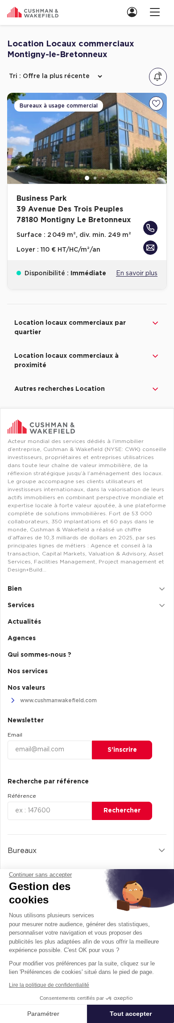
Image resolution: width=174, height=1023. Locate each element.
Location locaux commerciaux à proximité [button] (66, 361)
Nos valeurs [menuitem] (26, 688)
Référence (22, 796)
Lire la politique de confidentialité (49, 985)
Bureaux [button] (22, 850)
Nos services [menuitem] (28, 671)
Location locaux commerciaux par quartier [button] (70, 327)
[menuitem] (135, 11)
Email (15, 734)
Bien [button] (15, 589)
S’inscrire (122, 750)
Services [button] (21, 605)
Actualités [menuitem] (24, 622)
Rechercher (122, 811)
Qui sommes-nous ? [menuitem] (39, 655)
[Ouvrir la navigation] (155, 12)
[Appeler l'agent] (150, 228)
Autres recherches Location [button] (59, 389)
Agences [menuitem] (22, 638)
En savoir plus (136, 273)
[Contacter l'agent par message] (150, 247)
